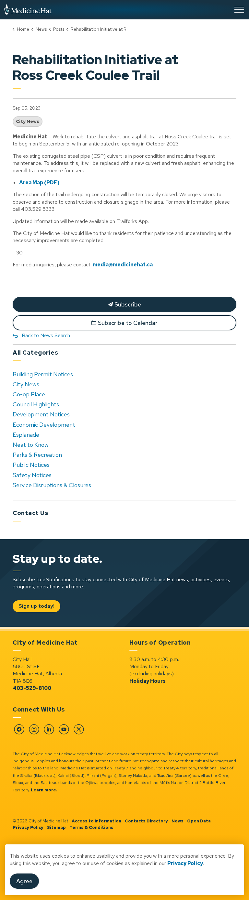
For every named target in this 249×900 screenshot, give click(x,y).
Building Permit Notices (43, 374)
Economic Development (44, 424)
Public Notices (31, 464)
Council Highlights (36, 404)
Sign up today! (36, 606)
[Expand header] (239, 9)
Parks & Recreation (37, 454)
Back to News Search (46, 335)
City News (27, 121)
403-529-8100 (32, 688)
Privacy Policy (28, 827)
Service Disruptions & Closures (52, 485)
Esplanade (26, 434)
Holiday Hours (147, 681)
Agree (24, 881)
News (178, 821)
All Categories (35, 352)
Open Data (199, 821)
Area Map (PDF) (39, 182)
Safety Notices (32, 475)
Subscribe (127, 304)
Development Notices (41, 414)
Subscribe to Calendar (128, 323)
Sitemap (56, 827)
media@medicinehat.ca (123, 264)
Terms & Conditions (91, 827)
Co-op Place (29, 394)
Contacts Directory (146, 821)
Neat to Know (31, 444)
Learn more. (44, 790)
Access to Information (96, 821)
